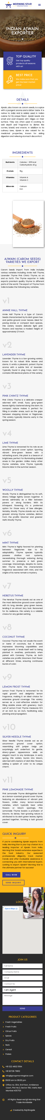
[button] (40, 5)
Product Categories (22, 1017)
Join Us (22, 960)
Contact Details (22, 1061)
